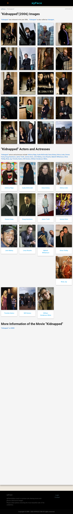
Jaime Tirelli (20, 157)
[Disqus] (36, 404)
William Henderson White (39, 159)
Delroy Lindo (61, 154)
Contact (57, 497)
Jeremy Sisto (29, 157)
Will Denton (26, 159)
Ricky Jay (9, 159)
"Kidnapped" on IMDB (7, 328)
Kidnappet (51, 19)
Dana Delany (52, 154)
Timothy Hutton (17, 159)
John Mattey (38, 157)
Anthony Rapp (32, 154)
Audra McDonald (42, 154)
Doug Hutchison (10, 157)
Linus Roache (46, 157)
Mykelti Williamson (58, 157)
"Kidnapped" (5, 19)
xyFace (3, 9)
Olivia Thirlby (64, 250)
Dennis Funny (9, 219)
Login (57, 495)
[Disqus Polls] (36, 354)
